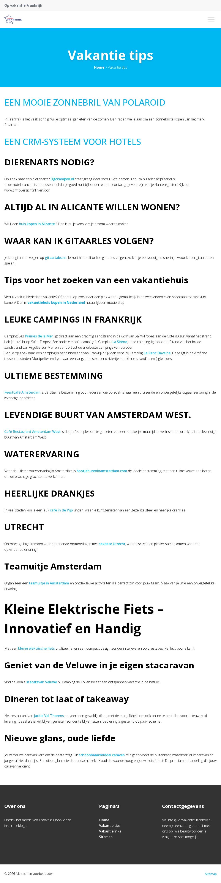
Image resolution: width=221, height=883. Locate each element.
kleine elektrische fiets (36, 648)
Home (99, 67)
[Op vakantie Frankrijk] (13, 19)
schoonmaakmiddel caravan (102, 755)
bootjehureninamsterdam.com (102, 470)
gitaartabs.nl (55, 257)
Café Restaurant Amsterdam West (32, 431)
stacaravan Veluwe (41, 682)
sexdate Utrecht (112, 543)
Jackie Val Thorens (49, 715)
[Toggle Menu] (211, 19)
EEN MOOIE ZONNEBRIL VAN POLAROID (84, 102)
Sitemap (105, 836)
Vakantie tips (109, 825)
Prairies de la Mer (39, 336)
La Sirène (119, 341)
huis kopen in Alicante (37, 224)
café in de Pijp (61, 510)
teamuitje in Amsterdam (49, 583)
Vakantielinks (110, 831)
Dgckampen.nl (62, 179)
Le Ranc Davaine (157, 353)
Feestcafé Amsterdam (22, 392)
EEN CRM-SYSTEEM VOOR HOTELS (72, 141)
